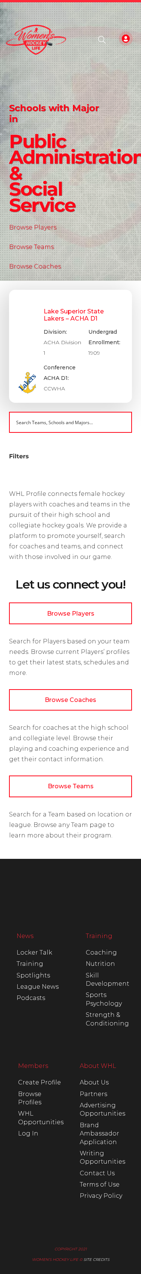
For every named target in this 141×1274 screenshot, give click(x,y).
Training (30, 963)
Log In (28, 1133)
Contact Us (97, 1173)
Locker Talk (34, 952)
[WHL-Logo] (36, 40)
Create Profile (39, 1082)
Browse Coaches (35, 266)
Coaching (101, 952)
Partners (93, 1094)
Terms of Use (100, 1184)
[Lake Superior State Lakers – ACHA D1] (70, 346)
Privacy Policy (101, 1195)
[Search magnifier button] (121, 422)
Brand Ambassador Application (99, 1134)
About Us (94, 1082)
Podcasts (31, 997)
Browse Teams (31, 246)
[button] (102, 39)
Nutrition (100, 963)
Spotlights (33, 975)
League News (38, 986)
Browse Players (32, 227)
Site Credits (96, 1259)
